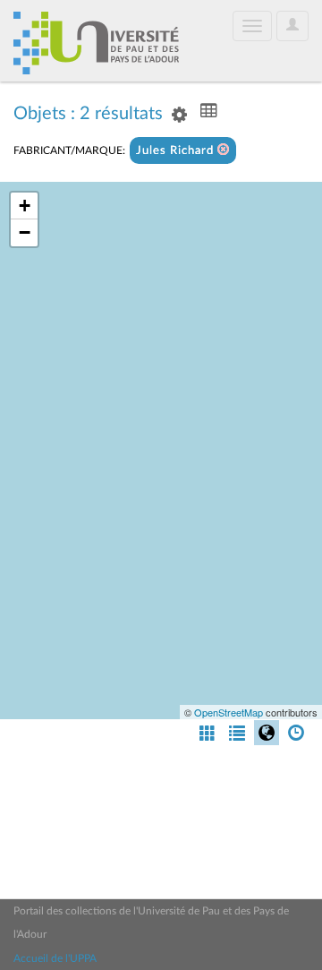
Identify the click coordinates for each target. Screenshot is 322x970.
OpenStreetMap (228, 712)
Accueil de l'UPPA (55, 958)
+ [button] (24, 205)
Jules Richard (176, 151)
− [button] (24, 232)
